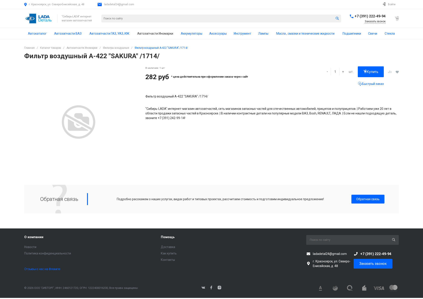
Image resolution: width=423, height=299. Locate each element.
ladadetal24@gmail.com (119, 4)
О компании (33, 237)
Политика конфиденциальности (47, 253)
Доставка (168, 247)
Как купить (169, 253)
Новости (30, 247)
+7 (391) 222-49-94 (370, 16)
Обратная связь (368, 199)
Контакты (168, 260)
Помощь (168, 237)
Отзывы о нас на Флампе (42, 269)
